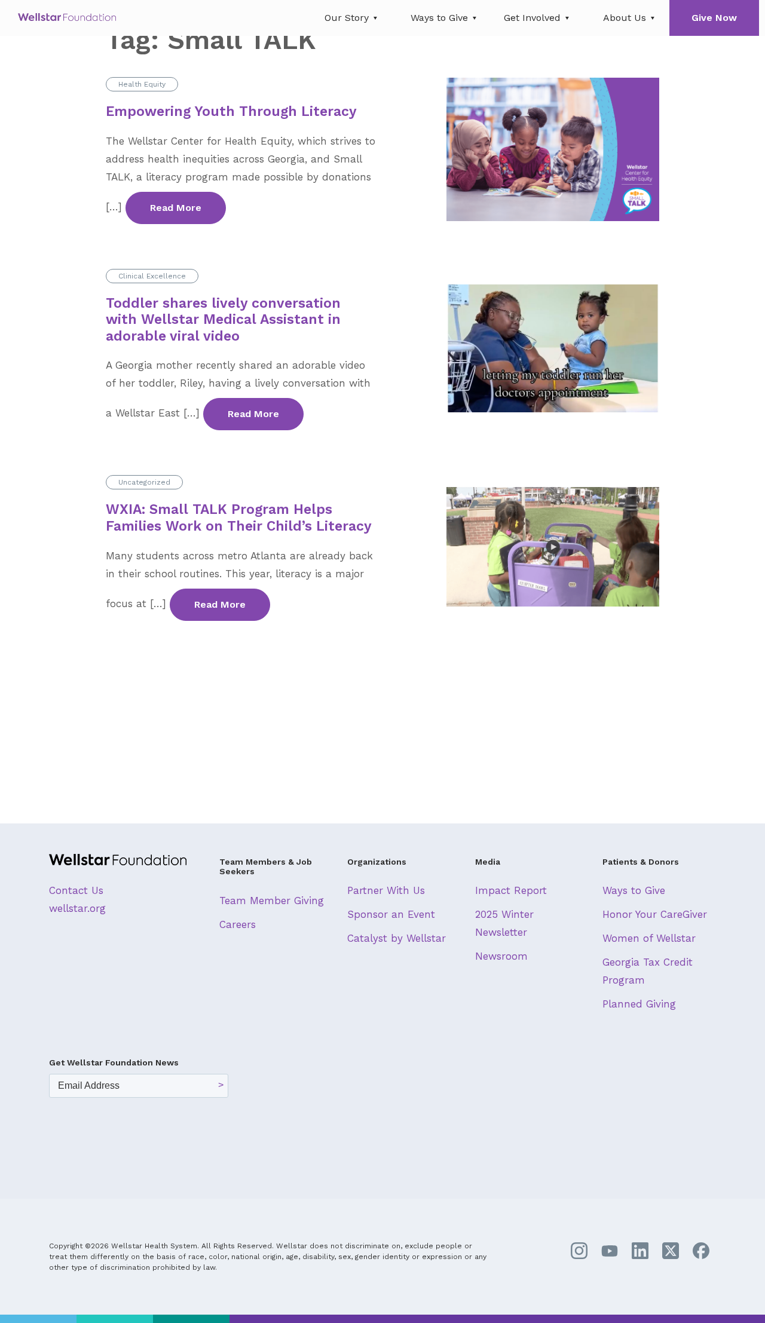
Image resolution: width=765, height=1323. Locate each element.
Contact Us (76, 890)
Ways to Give (439, 17)
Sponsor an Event (391, 914)
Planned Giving (639, 1004)
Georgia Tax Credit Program (647, 971)
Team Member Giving (271, 900)
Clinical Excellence (152, 276)
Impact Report (511, 890)
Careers (237, 924)
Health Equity (142, 84)
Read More (175, 207)
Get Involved (532, 17)
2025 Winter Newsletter (504, 923)
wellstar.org (77, 908)
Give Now (714, 17)
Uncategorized (144, 482)
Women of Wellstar (649, 938)
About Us (624, 17)
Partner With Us (386, 890)
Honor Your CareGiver (654, 914)
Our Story (347, 17)
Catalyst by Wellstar (396, 938)
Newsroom (501, 956)
